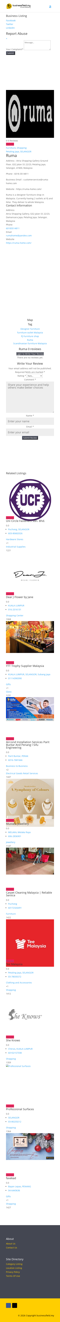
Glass (9, 691)
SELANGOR (25, 151)
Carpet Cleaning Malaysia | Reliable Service (29, 894)
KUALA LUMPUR (16, 605)
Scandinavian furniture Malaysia (30, 343)
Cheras (11, 1048)
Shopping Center (14, 615)
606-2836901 (14, 836)
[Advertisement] (30, 279)
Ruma (30, 339)
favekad (11, 1178)
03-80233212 (14, 1121)
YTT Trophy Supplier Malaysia (25, 666)
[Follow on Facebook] (8, 1305)
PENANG (26, 1186)
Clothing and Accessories (19, 982)
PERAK (25, 756)
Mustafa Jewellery (17, 824)
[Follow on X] (14, 1305)
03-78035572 (14, 976)
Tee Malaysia (14, 964)
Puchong (12, 529)
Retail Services (30, 773)
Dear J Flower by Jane (19, 597)
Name (30, 415)
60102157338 (15, 1052)
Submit (10, 53)
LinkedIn (10, 27)
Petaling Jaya (12, 151)
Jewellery (10, 842)
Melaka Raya (24, 832)
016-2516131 (14, 609)
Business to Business (17, 766)
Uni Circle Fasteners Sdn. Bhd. (25, 521)
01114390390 (15, 678)
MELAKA (12, 832)
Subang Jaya (44, 674)
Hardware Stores (14, 539)
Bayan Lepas (14, 1186)
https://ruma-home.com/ (18, 242)
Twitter (9, 24)
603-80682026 (15, 533)
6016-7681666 (15, 760)
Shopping (22, 147)
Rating (22, 375)
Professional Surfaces (20, 1109)
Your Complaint (14, 49)
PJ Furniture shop (30, 336)
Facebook (11, 20)
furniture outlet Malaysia (30, 332)
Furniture (11, 147)
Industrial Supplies (16, 546)
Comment (30, 379)
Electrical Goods (14, 773)
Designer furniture (30, 328)
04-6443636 (14, 1190)
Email (30, 426)
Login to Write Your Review (30, 353)
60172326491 (15, 907)
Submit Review (30, 437)
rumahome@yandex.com (19, 235)
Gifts (8, 684)
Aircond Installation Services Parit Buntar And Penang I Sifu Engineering (27, 744)
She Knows (13, 1040)
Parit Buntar (14, 756)
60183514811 (13, 228)
